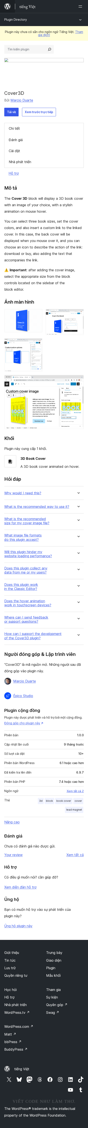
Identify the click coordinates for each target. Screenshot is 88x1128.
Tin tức (10, 960)
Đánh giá (16, 140)
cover (78, 800)
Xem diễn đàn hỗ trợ (20, 887)
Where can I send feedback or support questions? (26, 619)
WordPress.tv (17, 1012)
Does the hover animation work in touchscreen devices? (27, 603)
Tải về (11, 112)
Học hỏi (10, 990)
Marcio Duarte (21, 100)
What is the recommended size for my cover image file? (26, 521)
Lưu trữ (10, 968)
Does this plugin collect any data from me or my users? (25, 570)
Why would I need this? (22, 493)
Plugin (50, 968)
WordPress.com (18, 1026)
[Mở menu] (81, 6)
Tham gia (53, 990)
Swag (52, 1012)
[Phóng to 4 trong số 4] (78, 381)
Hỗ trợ (14, 173)
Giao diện (53, 960)
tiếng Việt (21, 1069)
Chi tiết (14, 128)
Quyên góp (56, 1005)
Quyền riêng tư (15, 975)
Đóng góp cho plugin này (22, 723)
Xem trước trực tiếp (39, 112)
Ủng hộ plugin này (18, 926)
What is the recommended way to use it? (36, 507)
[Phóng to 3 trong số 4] (36, 344)
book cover (63, 800)
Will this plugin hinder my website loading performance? (28, 554)
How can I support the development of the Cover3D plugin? (33, 636)
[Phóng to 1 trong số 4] (36, 315)
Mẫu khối (53, 975)
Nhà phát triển (20, 162)
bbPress (13, 1042)
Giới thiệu (11, 952)
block (49, 800)
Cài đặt (14, 151)
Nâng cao (12, 822)
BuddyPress (16, 1049)
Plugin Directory (15, 19)
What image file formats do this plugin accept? (23, 537)
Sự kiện (52, 997)
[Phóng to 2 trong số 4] (78, 315)
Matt (10, 1034)
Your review (13, 855)
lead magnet (74, 809)
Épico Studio (23, 696)
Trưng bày (54, 952)
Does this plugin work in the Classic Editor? (21, 587)
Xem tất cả (75, 855)
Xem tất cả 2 (75, 791)
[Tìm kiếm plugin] (49, 49)
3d (41, 800)
